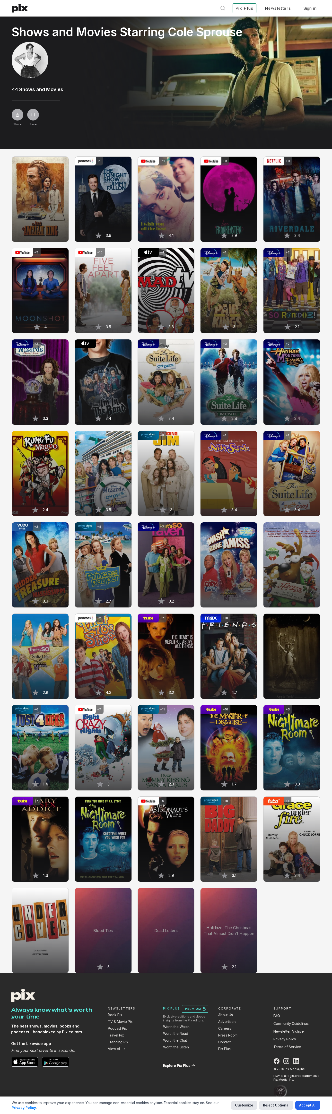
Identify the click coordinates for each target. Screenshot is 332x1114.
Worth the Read (175, 1033)
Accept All (307, 1105)
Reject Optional (276, 1105)
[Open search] (223, 8)
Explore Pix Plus (176, 1065)
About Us (225, 1015)
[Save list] (33, 115)
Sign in (309, 8)
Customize (244, 1105)
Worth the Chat (175, 1040)
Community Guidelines (291, 1023)
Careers (224, 1028)
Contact (224, 1042)
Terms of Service (287, 1047)
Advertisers (227, 1021)
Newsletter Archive (288, 1031)
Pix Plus (224, 1049)
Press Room (227, 1035)
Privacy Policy (284, 1039)
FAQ (276, 1016)
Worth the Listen (176, 1047)
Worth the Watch (176, 1027)
